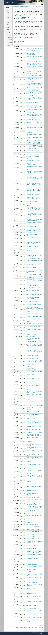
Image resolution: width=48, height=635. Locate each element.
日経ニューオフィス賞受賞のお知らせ (33, 617)
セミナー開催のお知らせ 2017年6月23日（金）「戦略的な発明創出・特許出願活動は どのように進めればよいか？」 (34, 147)
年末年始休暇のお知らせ (31, 267)
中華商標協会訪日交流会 (31, 490)
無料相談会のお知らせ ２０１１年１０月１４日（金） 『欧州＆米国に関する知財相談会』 (34, 281)
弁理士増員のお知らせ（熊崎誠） (32, 226)
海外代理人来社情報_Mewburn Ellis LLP (34, 378)
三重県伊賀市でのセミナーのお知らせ (33, 426)
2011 (8, 24)
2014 (8, 19)
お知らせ (8, 32)
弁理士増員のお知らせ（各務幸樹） (33, 160)
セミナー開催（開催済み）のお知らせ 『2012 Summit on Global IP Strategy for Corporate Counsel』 (34, 242)
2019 (8, 10)
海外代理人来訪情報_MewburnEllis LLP (33, 538)
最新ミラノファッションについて (32, 588)
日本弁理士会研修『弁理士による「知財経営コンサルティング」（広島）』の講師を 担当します (34, 361)
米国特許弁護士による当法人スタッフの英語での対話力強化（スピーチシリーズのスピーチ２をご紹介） (34, 98)
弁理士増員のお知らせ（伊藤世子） (33, 355)
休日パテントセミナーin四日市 (32, 605)
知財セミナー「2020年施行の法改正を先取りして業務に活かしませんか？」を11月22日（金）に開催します (34, 106)
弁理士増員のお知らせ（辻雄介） (32, 124)
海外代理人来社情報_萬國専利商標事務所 (34, 313)
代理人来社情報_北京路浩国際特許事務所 (34, 526)
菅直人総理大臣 (29, 461)
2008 (8, 29)
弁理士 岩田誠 (16, 42)
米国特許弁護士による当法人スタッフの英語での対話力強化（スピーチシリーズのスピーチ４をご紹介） (34, 84)
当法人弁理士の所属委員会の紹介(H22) (33, 464)
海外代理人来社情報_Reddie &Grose (33, 385)
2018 (8, 12)
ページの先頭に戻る (38, 625)
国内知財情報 (9, 35)
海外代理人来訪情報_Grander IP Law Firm (34, 468)
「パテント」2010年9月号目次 (20, 18)
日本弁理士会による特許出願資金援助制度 (34, 304)
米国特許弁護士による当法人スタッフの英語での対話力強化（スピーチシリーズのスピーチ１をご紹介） (34, 111)
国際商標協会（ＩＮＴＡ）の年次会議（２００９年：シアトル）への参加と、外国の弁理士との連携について (34, 574)
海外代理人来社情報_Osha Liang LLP (33, 264)
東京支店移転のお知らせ (31, 483)
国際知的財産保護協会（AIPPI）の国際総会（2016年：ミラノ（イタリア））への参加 (34, 168)
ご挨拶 (8, 34)
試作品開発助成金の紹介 (31, 593)
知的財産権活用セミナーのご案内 (32, 564)
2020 (8, 9)
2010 (8, 25)
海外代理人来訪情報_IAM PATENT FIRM (34, 529)
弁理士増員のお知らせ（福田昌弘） (33, 301)
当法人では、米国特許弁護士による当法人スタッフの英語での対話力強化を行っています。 (34, 116)
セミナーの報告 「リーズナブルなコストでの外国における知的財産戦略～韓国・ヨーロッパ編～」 (34, 472)
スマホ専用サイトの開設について (32, 232)
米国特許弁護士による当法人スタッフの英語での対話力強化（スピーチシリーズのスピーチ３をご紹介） (34, 94)
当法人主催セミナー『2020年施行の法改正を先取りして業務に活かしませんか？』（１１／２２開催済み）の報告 (34, 89)
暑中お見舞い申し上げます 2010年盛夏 (34, 432)
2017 (8, 14)
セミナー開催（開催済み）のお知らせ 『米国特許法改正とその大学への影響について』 (34, 260)
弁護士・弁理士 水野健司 (19, 41)
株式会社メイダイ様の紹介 (31, 252)
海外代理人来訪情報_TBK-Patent (32, 524)
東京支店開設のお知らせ (31, 608)
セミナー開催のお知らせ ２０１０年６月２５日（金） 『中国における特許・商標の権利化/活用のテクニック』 (34, 476)
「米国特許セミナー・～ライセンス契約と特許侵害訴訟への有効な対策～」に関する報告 (34, 271)
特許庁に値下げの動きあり (31, 336)
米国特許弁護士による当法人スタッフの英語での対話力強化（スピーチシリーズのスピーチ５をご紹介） (34, 80)
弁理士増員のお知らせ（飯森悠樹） (33, 194)
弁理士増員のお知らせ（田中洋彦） (33, 497)
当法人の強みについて (30, 418)
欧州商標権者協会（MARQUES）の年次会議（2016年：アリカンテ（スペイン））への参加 (34, 172)
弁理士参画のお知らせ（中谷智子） (33, 102)
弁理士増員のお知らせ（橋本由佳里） (33, 154)
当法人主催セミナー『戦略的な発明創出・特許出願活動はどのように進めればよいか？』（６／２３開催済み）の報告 (34, 142)
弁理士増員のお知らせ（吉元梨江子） (33, 119)
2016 (8, 15)
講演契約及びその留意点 (19, 23)
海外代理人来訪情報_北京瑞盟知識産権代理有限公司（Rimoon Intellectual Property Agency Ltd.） (34, 422)
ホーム (14, 6)
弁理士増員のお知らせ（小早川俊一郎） (34, 323)
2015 (8, 17)
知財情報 (8, 45)
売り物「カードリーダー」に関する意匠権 (34, 405)
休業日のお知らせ (29, 561)
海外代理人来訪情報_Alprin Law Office (33, 429)
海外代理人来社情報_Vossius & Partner (33, 401)
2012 (8, 22)
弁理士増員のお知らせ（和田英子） (33, 201)
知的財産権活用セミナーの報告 (32, 558)
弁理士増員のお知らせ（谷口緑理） (33, 246)
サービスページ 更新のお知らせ (32, 69)
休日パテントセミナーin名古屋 (32, 598)
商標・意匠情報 (9, 43)
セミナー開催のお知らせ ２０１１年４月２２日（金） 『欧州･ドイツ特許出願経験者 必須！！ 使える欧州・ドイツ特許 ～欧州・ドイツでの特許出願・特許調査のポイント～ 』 (34, 344)
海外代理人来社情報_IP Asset (32, 358)
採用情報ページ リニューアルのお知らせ (34, 122)
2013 (8, 20)
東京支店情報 (9, 39)
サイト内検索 (29, 441)
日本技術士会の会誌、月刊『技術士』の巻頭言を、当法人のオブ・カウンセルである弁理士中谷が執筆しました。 (34, 53)
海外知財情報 (9, 37)
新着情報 (17, 6)
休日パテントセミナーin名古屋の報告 (33, 596)
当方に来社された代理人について (32, 545)
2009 (8, 27)
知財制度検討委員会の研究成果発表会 (33, 513)
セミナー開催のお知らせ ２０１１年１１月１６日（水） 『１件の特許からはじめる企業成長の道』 (34, 276)
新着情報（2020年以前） (24, 6)
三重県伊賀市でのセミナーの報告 (32, 411)
